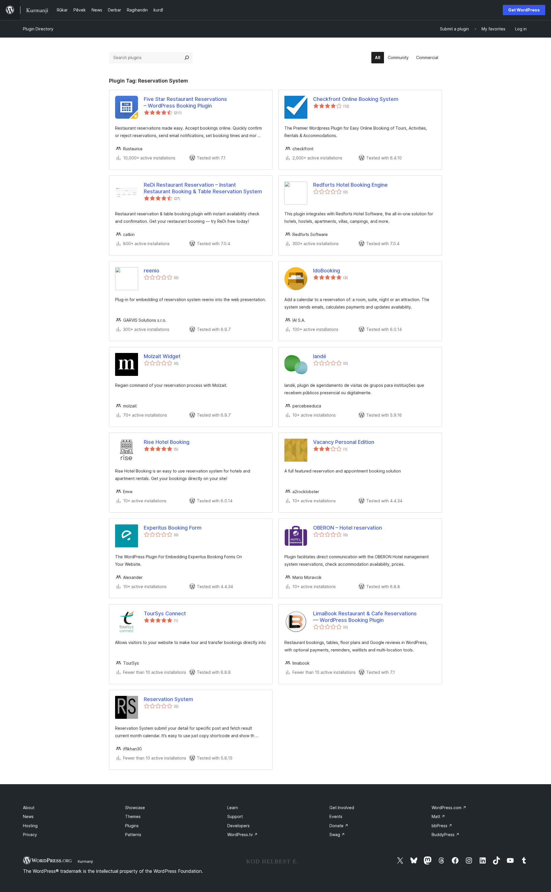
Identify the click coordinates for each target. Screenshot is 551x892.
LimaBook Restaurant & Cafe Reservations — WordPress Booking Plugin (365, 616)
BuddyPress (445, 834)
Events (335, 816)
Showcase (135, 807)
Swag (337, 834)
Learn (232, 807)
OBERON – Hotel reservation (347, 528)
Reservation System (168, 699)
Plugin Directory (38, 28)
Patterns (133, 834)
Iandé (319, 356)
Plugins (132, 825)
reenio (151, 271)
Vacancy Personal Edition (343, 442)
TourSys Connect (165, 613)
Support (235, 816)
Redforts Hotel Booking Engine (350, 185)
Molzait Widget (162, 356)
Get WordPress (524, 9)
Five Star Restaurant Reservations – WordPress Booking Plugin (185, 102)
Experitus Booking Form (172, 528)
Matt (438, 816)
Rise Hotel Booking (166, 442)
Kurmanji (85, 861)
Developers (238, 825)
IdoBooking (326, 271)
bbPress (442, 825)
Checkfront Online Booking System (355, 99)
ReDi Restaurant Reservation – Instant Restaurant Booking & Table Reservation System (203, 188)
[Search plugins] (187, 57)
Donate (338, 825)
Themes (133, 816)
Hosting (30, 825)
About (28, 807)
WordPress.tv (242, 834)
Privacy (30, 834)
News (28, 816)
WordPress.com (449, 807)
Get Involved (341, 807)
